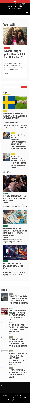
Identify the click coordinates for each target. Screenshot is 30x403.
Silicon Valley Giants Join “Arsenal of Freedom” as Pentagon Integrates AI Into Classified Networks (18, 299)
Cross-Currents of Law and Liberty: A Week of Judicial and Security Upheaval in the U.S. (17, 313)
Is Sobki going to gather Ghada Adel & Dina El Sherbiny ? (14, 54)
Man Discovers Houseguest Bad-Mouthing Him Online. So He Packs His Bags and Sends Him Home (18, 160)
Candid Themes (17, 400)
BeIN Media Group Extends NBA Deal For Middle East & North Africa (13, 265)
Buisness (7, 172)
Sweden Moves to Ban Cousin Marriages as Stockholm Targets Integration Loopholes (15, 115)
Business (5, 193)
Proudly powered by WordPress (10, 397)
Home (4, 20)
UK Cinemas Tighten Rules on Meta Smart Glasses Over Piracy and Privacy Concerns (15, 198)
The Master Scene (15, 6)
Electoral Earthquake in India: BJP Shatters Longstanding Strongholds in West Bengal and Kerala (18, 358)
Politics (5, 290)
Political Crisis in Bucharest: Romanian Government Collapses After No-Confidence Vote (18, 342)
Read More (6, 73)
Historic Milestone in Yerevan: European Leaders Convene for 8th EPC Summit (18, 373)
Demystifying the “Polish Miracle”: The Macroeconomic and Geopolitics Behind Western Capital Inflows (15, 231)
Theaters (7, 48)
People (6, 92)
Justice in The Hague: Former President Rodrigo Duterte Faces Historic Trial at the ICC (18, 328)
